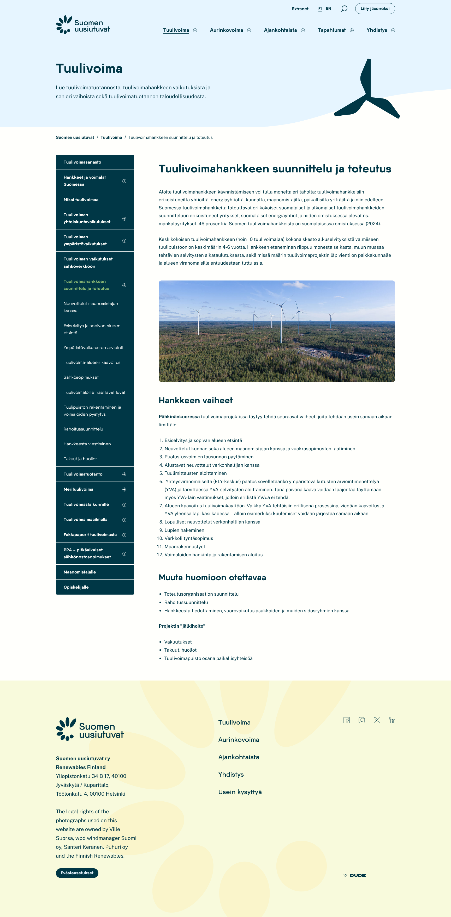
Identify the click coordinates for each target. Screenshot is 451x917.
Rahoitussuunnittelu (83, 429)
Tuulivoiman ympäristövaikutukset (85, 240)
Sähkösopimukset (81, 377)
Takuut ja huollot (80, 458)
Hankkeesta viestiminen (87, 443)
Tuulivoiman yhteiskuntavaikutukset (87, 218)
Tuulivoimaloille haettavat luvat (95, 392)
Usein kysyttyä (240, 791)
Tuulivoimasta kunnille (86, 504)
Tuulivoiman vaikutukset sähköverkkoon (88, 263)
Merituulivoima (78, 489)
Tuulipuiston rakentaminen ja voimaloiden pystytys (92, 411)
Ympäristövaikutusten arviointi (93, 347)
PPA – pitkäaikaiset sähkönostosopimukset (87, 553)
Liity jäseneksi (375, 8)
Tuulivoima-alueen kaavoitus (92, 362)
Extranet (300, 8)
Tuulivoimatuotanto (83, 474)
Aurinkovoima (238, 739)
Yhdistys (231, 774)
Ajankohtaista (238, 756)
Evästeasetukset (77, 872)
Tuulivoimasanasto (82, 162)
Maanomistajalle (80, 572)
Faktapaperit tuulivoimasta (90, 534)
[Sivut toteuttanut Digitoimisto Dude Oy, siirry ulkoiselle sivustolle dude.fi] (354, 876)
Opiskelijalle (76, 587)
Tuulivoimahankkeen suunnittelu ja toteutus (86, 285)
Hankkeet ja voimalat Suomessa (85, 181)
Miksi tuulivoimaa (81, 199)
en (328, 8)
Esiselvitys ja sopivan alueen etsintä (92, 329)
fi (320, 8)
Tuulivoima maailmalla (86, 519)
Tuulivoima (234, 722)
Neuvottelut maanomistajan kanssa (91, 307)
